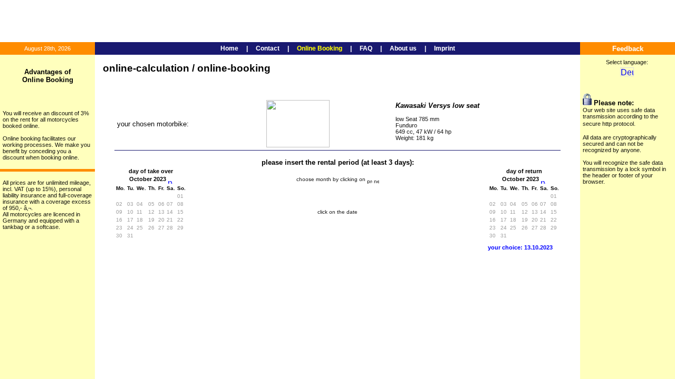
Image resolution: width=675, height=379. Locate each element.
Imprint (444, 48)
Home (229, 48)
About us (403, 48)
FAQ (366, 48)
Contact (267, 48)
